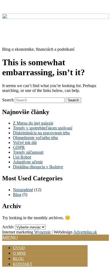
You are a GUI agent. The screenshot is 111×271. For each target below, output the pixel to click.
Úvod (19, 248)
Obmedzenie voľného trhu (35, 137)
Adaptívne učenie (28, 162)
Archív (8, 227)
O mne (19, 253)
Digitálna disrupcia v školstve (38, 166)
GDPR (19, 147)
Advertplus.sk (85, 232)
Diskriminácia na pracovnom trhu (41, 133)
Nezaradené (23, 189)
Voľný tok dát (25, 142)
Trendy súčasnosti (28, 152)
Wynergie (42, 232)
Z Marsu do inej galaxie (33, 123)
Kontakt (22, 264)
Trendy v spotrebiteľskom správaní (42, 128)
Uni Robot (22, 157)
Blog (17, 194)
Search (8, 100)
